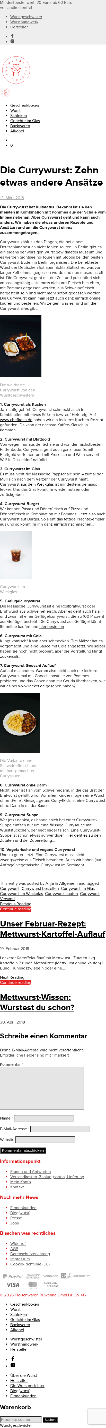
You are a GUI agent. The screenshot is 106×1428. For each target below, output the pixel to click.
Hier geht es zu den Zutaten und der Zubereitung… (50, 838)
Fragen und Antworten (30, 1171)
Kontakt (17, 1187)
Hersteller (19, 27)
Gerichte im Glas (25, 120)
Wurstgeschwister (26, 16)
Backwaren (20, 126)
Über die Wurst (23, 1375)
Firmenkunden (23, 1207)
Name (6, 1118)
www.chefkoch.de (16, 419)
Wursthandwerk (24, 22)
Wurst (15, 110)
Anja (50, 883)
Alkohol (17, 131)
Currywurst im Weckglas (21, 893)
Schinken (18, 115)
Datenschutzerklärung (30, 1253)
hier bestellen (51, 626)
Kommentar (11, 1064)
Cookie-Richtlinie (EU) (30, 1264)
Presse (16, 1218)
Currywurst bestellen (40, 888)
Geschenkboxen (24, 105)
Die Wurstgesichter (27, 1385)
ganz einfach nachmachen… (68, 524)
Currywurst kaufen (61, 893)
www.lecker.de (31, 686)
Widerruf (18, 1243)
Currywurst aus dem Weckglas (27, 484)
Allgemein (68, 883)
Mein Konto (20, 1182)
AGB (14, 1248)
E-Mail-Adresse (14, 1129)
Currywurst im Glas (78, 888)
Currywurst (10, 888)
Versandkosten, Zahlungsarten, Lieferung (47, 1176)
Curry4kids (60, 800)
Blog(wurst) (20, 1213)
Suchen (50, 1420)
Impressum (20, 1259)
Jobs (14, 1223)
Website (7, 1139)
